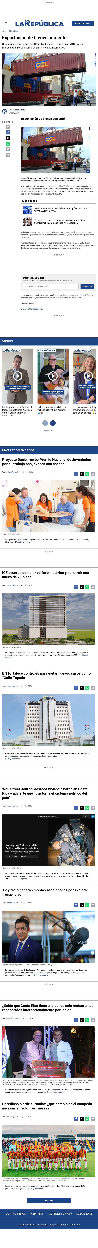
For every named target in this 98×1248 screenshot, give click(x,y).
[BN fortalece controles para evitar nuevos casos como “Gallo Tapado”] (48, 720)
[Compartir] (8, 155)
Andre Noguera (11, 1117)
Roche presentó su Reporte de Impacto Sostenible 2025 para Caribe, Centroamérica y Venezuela (17, 411)
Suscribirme (87, 286)
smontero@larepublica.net (32, 309)
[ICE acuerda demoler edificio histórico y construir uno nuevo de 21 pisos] (48, 619)
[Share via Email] (8, 149)
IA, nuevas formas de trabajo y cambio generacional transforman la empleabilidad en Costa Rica (60, 221)
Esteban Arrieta (11, 585)
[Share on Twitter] (8, 138)
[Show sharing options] (88, 171)
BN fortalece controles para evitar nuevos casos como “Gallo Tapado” (46, 675)
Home (4, 31)
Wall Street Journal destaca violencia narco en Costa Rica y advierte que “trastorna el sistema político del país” (45, 793)
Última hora (13, 31)
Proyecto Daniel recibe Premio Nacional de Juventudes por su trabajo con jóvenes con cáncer (46, 461)
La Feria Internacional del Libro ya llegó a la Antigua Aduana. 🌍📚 (53, 410)
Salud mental (82, 540)
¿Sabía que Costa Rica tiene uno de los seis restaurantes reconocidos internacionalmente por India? (47, 1008)
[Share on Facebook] (8, 132)
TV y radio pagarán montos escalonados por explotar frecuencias (45, 892)
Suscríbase (84, 1213)
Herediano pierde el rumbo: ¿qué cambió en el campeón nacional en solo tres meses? (47, 1106)
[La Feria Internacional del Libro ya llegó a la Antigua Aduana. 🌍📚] (53, 376)
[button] (83, 23)
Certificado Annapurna (73, 1090)
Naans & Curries (21, 1090)
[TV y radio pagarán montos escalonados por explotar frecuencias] (48, 937)
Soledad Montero (19, 110)
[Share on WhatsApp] (8, 144)
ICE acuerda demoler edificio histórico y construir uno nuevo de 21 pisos (45, 575)
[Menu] (5, 23)
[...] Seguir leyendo (20, 542)
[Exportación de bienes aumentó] (49, 79)
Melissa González (12, 472)
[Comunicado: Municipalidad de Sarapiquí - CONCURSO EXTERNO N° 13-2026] (27, 210)
